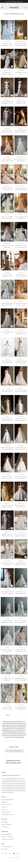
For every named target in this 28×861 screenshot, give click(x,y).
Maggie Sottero (21, 70)
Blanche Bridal (7, 243)
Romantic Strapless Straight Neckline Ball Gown (21, 275)
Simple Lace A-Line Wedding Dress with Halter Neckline (7, 44)
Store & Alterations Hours (7, 814)
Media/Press (4, 802)
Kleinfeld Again (4, 822)
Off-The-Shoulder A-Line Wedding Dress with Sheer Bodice (21, 535)
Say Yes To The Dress (6, 804)
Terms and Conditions (6, 846)
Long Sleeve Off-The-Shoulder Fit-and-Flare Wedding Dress (20, 650)
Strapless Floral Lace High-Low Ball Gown (21, 592)
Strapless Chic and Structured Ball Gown (7, 708)
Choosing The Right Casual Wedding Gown (13, 762)
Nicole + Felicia (7, 676)
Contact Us (4, 807)
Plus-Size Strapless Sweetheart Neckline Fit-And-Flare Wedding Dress (7, 131)
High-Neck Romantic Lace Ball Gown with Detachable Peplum (21, 160)
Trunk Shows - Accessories (7, 839)
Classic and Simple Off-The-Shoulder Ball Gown (7, 361)
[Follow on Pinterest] (10, 853)
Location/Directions (6, 812)
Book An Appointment (6, 834)
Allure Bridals (7, 387)
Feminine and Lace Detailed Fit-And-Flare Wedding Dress (7, 73)
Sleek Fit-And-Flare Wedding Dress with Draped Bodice (21, 102)
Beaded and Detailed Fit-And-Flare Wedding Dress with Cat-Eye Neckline (21, 131)
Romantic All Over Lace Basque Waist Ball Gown (21, 448)
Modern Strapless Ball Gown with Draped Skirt (21, 246)
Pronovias (21, 214)
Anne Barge (7, 214)
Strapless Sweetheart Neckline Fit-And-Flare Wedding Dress (7, 535)
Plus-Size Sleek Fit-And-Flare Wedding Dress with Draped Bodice (7, 102)
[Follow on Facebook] (2, 853)
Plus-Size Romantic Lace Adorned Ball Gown (21, 506)
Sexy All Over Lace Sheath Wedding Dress (7, 563)
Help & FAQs (4, 809)
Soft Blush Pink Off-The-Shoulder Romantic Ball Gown (21, 679)
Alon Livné (21, 243)
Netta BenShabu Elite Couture (20, 41)
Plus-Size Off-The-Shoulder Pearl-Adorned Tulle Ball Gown (7, 160)
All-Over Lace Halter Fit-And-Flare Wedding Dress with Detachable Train (21, 621)
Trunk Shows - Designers (7, 836)
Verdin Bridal (7, 41)
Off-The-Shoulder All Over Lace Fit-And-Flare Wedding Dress (20, 304)
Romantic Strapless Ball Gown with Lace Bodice (21, 477)
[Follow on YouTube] (14, 853)
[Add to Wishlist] (12, 38)
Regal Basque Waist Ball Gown (7, 333)
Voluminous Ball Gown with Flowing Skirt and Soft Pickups (20, 419)
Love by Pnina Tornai (21, 532)
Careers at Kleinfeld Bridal (7, 799)
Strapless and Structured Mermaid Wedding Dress (21, 188)
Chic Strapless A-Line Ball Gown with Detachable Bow (7, 592)
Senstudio (21, 589)
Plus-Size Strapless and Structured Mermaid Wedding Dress (7, 189)
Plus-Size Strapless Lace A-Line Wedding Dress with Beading (21, 708)
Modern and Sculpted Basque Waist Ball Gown (7, 390)
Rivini (7, 301)
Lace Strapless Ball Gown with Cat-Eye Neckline (21, 361)
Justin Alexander (7, 185)
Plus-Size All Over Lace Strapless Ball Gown (20, 333)
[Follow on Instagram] (6, 853)
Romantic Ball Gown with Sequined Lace (7, 246)
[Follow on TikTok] (18, 853)
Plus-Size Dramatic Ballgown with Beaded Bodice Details (7, 477)
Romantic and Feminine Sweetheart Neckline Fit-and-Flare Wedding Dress (7, 419)
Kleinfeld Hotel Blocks (6, 824)
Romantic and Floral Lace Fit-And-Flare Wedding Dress (21, 44)
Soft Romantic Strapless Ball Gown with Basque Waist (21, 390)
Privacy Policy (4, 849)
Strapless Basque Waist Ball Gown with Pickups (7, 304)
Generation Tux (5, 827)
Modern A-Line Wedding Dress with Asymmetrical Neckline (7, 217)
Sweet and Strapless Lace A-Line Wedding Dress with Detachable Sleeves (21, 217)
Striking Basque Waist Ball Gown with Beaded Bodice (7, 448)
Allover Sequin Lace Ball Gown (21, 73)
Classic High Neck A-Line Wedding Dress (7, 679)
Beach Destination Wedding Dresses (14, 751)
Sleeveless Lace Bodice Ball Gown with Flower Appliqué (7, 650)
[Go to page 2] (20, 713)
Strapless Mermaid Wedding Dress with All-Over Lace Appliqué (7, 621)
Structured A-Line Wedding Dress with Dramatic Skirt (7, 275)
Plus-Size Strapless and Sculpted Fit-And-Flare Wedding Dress (7, 506)
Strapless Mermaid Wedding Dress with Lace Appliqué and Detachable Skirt (21, 564)
